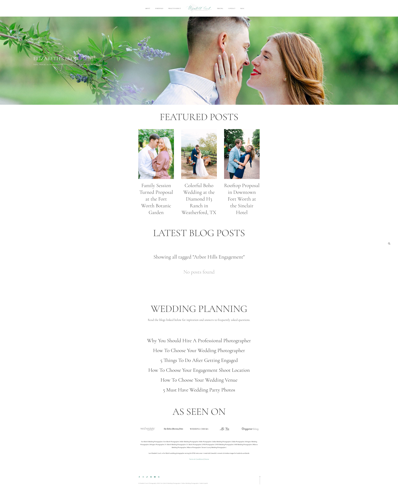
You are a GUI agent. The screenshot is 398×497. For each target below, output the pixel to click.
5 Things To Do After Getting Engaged (199, 360)
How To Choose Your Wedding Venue (199, 380)
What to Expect (174, 8)
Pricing (220, 8)
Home (207, 459)
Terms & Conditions (196, 459)
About (147, 8)
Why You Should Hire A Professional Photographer (199, 340)
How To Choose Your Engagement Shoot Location (199, 370)
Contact (231, 8)
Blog (242, 8)
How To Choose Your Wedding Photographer (199, 350)
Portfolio (159, 8)
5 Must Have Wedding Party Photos (199, 390)
